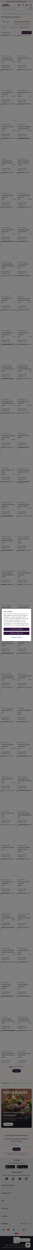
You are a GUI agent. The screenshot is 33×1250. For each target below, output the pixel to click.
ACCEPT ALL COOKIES (16, 629)
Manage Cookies (16, 637)
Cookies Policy (7, 623)
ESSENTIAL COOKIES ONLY (16, 633)
